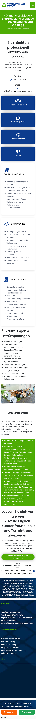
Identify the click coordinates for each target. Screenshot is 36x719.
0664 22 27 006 (19, 80)
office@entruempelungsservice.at (18, 91)
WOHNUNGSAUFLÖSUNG (14, 174)
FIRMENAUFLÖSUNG (18, 279)
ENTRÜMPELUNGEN (18, 224)
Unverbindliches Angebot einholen (18, 557)
